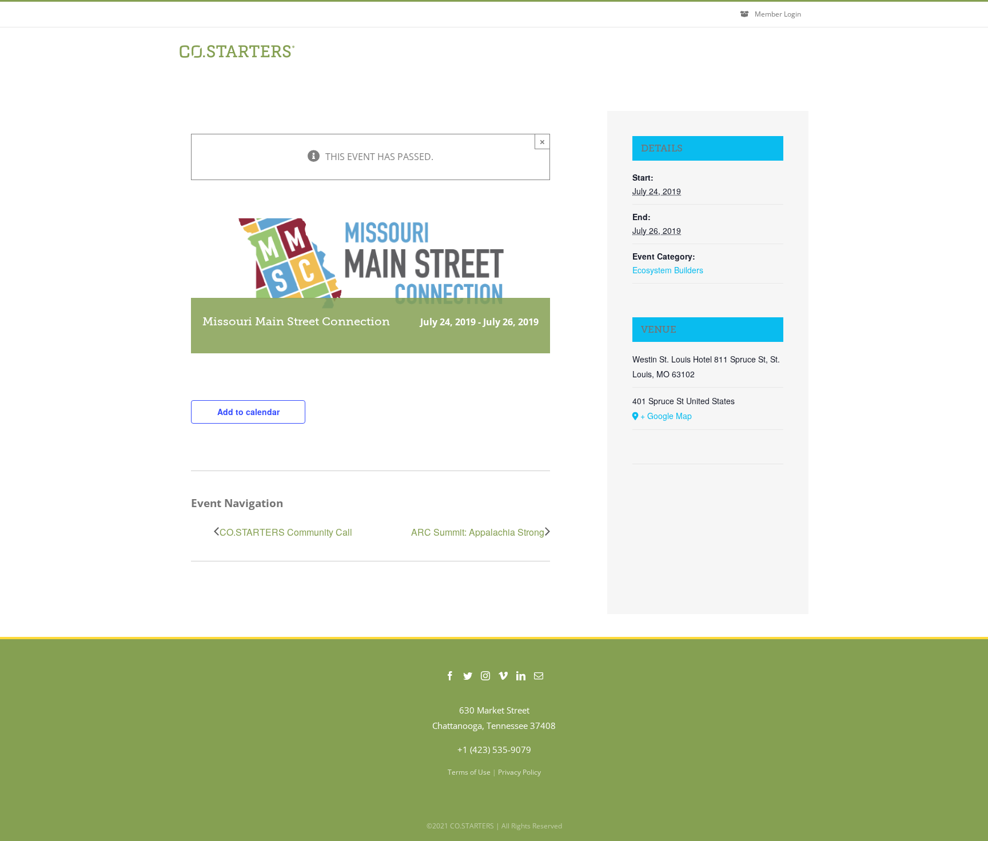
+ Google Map (666, 415)
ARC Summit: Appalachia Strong (477, 532)
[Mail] (538, 675)
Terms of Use (469, 772)
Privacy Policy (519, 772)
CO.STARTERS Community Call (286, 532)
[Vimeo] (503, 675)
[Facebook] (450, 675)
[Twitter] (467, 675)
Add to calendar (248, 411)
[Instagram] (485, 675)
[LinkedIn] (520, 675)
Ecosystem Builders (667, 270)
